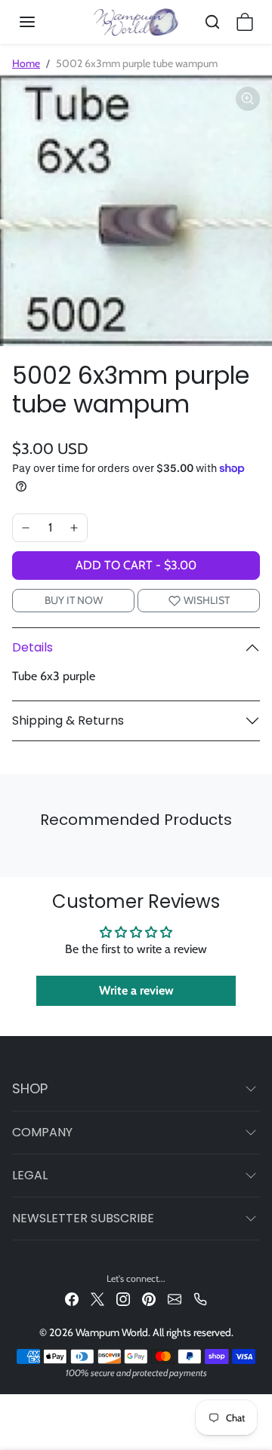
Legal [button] (30, 1175)
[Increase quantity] (74, 527)
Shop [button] (30, 1088)
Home (26, 63)
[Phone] (200, 1299)
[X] (97, 1299)
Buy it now (74, 600)
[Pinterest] (149, 1299)
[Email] (174, 1299)
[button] (42, 22)
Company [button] (42, 1132)
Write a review (136, 990)
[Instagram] (123, 1299)
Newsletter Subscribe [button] (83, 1218)
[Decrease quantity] (25, 527)
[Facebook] (72, 1299)
